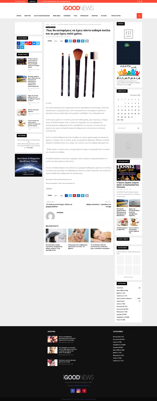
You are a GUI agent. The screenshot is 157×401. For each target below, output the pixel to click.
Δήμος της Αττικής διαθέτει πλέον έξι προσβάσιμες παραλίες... (134, 212)
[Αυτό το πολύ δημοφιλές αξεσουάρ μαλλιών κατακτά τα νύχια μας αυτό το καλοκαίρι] (52, 339)
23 (128, 113)
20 (118, 113)
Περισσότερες (116, 15)
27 (118, 117)
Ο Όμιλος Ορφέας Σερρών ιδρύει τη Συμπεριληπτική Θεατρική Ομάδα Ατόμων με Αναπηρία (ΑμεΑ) (33, 63)
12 (138, 106)
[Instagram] (78, 391)
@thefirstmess (128, 277)
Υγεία (75, 15)
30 (128, 117)
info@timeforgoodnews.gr (81, 385)
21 (122, 113)
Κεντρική (27, 15)
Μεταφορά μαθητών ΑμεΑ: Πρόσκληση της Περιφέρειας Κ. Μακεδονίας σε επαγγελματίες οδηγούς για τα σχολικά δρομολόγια (34, 81)
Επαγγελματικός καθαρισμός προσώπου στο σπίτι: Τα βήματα (77, 246)
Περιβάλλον (84, 15)
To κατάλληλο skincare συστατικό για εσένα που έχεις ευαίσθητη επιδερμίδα (100, 246)
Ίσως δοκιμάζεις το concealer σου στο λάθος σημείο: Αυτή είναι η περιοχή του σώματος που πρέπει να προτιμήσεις (68, 350)
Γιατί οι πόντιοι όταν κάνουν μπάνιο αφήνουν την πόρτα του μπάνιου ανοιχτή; (34, 123)
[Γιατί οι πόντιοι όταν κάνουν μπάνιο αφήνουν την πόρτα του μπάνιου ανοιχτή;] (22, 123)
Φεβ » (122, 120)
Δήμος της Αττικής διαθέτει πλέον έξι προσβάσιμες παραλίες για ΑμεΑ (34, 98)
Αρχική (19, 15)
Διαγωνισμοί (121, 301)
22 (125, 113)
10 (132, 106)
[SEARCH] (138, 128)
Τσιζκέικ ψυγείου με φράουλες (33, 110)
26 (138, 113)
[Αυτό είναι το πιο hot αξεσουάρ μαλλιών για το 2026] (52, 362)
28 (122, 117)
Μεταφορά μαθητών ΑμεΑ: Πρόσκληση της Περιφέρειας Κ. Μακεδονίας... (121, 212)
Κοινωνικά (67, 15)
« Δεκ (118, 120)
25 (135, 113)
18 (135, 110)
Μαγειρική (120, 312)
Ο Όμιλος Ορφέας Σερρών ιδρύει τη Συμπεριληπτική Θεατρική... (128, 185)
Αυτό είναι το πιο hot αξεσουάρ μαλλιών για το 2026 (67, 361)
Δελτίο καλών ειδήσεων (42, 15)
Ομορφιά (95, 15)
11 (135, 106)
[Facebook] (73, 391)
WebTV (119, 293)
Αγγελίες (104, 15)
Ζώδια (119, 304)
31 (132, 117)
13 (118, 110)
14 (122, 110)
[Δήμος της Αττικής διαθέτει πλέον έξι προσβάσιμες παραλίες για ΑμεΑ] (22, 98)
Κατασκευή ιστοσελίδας (83, 399)
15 (125, 110)
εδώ (130, 84)
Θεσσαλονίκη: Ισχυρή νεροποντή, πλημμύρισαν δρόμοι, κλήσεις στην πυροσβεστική (54, 247)
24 (132, 113)
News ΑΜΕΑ (56, 15)
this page (30, 147)
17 (132, 110)
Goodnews (120, 288)
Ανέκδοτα (120, 296)
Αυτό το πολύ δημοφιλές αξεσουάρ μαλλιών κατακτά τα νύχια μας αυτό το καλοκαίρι (67, 338)
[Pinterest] (84, 391)
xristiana (49, 36)
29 (125, 117)
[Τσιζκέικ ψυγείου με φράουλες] (22, 112)
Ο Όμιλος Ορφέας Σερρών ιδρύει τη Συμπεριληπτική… (56, 1)
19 (138, 110)
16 (128, 110)
